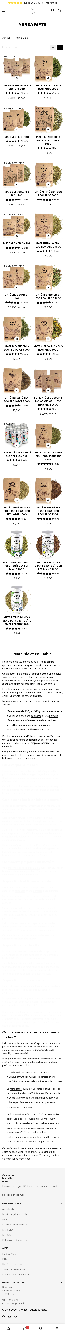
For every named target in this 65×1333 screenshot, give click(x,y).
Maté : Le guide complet (15, 1214)
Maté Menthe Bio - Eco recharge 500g (17, 348)
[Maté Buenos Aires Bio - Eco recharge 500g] (48, 119)
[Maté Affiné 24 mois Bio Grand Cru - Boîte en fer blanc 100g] (16, 599)
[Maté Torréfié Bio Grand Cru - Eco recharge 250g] (48, 489)
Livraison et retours (12, 1264)
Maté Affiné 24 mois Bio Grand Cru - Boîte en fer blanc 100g (17, 621)
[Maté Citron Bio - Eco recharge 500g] (48, 328)
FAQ (4, 1220)
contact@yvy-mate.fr (13, 1303)
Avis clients (8, 1209)
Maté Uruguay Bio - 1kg (16, 297)
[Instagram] (9, 1316)
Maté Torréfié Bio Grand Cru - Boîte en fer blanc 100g (48, 566)
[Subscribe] (59, 1195)
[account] (56, 1328)
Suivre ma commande (13, 1269)
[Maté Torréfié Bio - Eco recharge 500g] (16, 380)
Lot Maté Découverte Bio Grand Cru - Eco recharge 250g (48, 401)
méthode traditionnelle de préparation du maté (29, 888)
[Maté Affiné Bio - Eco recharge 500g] (48, 174)
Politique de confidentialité (16, 1275)
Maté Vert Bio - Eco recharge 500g (48, 87)
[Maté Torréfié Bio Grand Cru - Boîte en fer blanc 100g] (48, 544)
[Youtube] (15, 1316)
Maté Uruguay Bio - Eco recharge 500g (48, 245)
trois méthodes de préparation (24, 868)
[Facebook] (3, 1316)
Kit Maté (6, 1235)
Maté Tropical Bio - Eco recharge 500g (48, 297)
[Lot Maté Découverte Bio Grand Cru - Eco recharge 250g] (48, 380)
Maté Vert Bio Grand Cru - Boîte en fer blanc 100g (16, 566)
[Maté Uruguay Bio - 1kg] (16, 277)
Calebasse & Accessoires (15, 1240)
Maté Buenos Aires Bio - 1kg (17, 194)
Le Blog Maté (9, 1254)
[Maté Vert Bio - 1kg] (16, 119)
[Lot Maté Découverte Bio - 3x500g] (16, 67)
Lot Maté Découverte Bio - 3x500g (17, 87)
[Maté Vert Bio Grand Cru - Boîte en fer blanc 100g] (16, 544)
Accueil (6, 38)
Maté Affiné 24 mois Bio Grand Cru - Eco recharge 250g (17, 511)
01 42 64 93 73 (10, 1300)
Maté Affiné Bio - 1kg (16, 243)
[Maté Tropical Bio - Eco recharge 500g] (48, 277)
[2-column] (60, 47)
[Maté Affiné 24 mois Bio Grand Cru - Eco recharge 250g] (16, 489)
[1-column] (53, 47)
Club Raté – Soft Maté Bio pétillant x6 (16, 455)
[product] (8, 1328)
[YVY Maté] (32, 10)
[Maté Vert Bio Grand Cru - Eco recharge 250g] (48, 434)
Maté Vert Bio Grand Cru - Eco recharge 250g (48, 456)
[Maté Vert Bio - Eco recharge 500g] (48, 67)
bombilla (53, 716)
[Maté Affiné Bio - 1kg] (16, 225)
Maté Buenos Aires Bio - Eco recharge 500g (48, 140)
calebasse (36, 716)
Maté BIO (7, 1230)
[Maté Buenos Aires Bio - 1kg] (16, 174)
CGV (4, 1259)
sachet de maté (28, 986)
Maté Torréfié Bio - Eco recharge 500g (17, 400)
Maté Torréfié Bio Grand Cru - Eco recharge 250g (48, 511)
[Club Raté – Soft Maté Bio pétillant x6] (16, 434)
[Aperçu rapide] (16, 78)
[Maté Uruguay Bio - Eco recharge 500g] (48, 225)
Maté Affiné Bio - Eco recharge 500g (48, 194)
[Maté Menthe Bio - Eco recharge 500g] (16, 328)
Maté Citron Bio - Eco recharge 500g (48, 348)
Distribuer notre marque (14, 1225)
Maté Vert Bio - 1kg (17, 137)
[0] (59, 10)
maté (12, 662)
